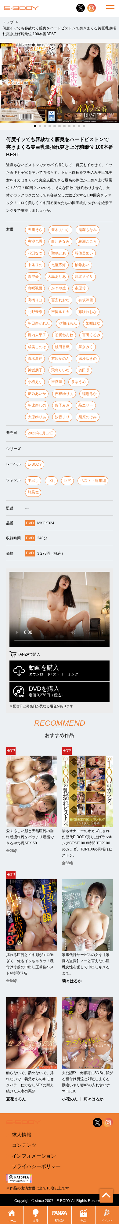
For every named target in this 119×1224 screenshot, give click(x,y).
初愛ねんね (64, 335)
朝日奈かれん (39, 323)
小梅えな (35, 382)
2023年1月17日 (41, 433)
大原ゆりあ (37, 417)
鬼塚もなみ (87, 230)
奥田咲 (83, 370)
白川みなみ (60, 241)
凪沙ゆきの (87, 358)
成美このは (37, 347)
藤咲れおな (87, 312)
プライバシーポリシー (36, 1166)
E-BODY (35, 464)
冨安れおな (60, 300)
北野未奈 (35, 312)
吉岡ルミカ (60, 312)
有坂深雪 (85, 300)
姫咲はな (93, 323)
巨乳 (51, 480)
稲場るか (89, 394)
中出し (33, 480)
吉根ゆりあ (64, 394)
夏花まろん (16, 1099)
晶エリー (85, 405)
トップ (7, 22)
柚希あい (82, 265)
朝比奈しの (37, 405)
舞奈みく (85, 347)
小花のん (70, 1099)
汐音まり (62, 417)
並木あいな (60, 230)
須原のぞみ (87, 417)
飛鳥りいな (60, 370)
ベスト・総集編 (93, 480)
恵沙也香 (35, 241)
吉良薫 (56, 382)
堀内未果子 (37, 335)
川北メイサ (84, 276)
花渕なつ (35, 253)
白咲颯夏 (35, 288)
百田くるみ (91, 335)
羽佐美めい (84, 253)
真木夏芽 (35, 358)
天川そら (35, 230)
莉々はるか (72, 981)
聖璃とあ (58, 253)
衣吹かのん (60, 358)
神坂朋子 (35, 370)
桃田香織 (62, 347)
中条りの (35, 265)
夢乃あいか (37, 394)
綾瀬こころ (87, 241)
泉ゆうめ (78, 382)
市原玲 (80, 288)
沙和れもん (68, 323)
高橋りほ (35, 300)
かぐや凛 (58, 288)
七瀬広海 (58, 265)
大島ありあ (57, 276)
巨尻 (67, 480)
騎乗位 (33, 492)
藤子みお (62, 405)
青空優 (33, 276)
